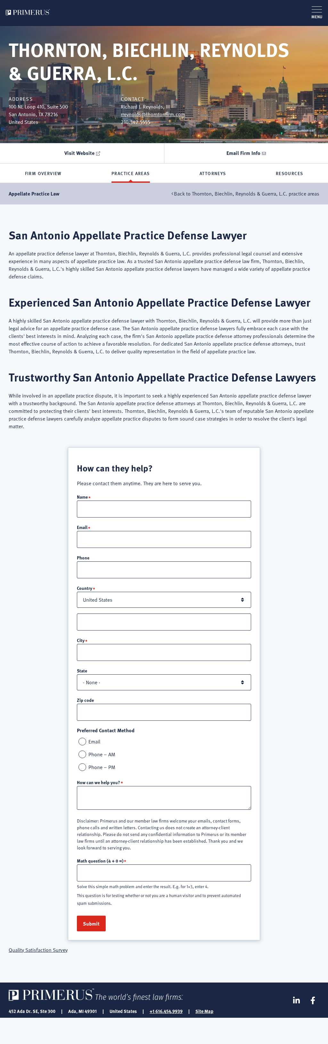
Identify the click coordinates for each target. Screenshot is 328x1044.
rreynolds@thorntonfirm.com (153, 114)
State (82, 670)
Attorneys (213, 173)
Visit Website (79, 153)
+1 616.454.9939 (166, 1011)
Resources (289, 173)
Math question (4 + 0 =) (100, 860)
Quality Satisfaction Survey (38, 950)
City (81, 640)
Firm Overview (43, 173)
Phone (83, 557)
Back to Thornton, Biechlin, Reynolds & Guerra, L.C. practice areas (246, 193)
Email (82, 527)
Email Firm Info (243, 153)
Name (82, 497)
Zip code (85, 700)
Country (84, 588)
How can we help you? (98, 782)
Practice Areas (130, 173)
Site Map (204, 1011)
